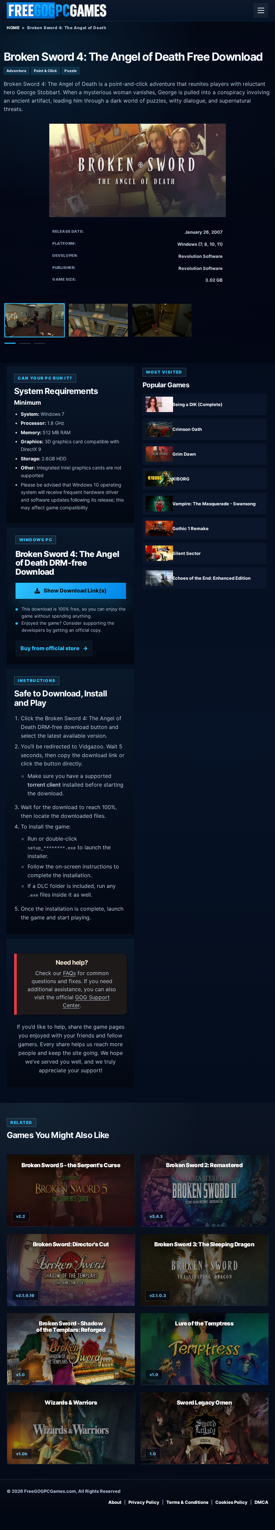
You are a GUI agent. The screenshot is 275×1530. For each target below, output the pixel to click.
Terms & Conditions (187, 1502)
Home (13, 27)
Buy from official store (49, 648)
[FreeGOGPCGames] (57, 10)
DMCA (261, 1502)
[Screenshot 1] (34, 320)
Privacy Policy (143, 1502)
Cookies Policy (231, 1502)
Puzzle (70, 70)
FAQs (69, 973)
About (114, 1502)
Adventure (16, 70)
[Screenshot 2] (98, 320)
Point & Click (45, 70)
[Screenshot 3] (162, 320)
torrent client (44, 784)
